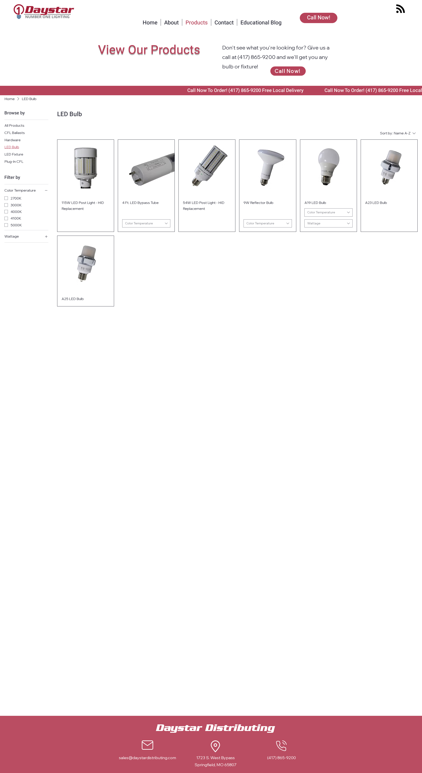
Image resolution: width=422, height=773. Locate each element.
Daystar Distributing (215, 727)
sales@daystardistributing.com (147, 757)
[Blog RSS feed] (400, 8)
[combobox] (146, 223)
